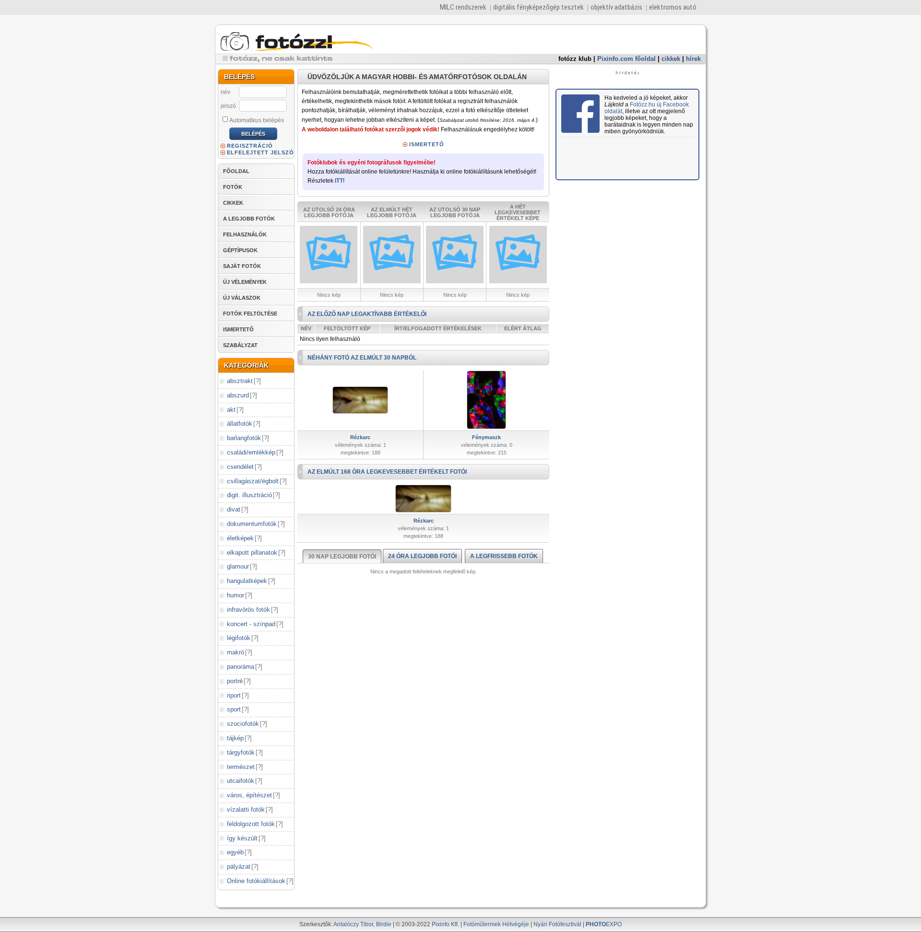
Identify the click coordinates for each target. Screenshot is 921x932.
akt (231, 409)
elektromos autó (673, 7)
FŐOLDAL (236, 171)
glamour (238, 566)
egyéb (235, 852)
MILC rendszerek (463, 7)
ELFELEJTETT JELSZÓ (260, 152)
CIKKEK (233, 203)
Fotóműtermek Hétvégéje (496, 924)
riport (234, 695)
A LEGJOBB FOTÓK (249, 218)
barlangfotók (244, 438)
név (225, 92)
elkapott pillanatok (252, 552)
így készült (242, 838)
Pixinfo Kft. (445, 924)
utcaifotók (240, 780)
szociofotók (243, 723)
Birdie (383, 924)
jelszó (228, 106)
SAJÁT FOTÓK (242, 266)
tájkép (235, 738)
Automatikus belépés (256, 120)
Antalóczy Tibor (353, 924)
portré (235, 681)
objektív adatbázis (616, 7)
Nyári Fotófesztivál (557, 924)
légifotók (238, 637)
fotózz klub (574, 58)
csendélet (240, 466)
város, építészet (249, 795)
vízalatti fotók (246, 809)
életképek (240, 538)
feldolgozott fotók (251, 823)
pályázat (238, 866)
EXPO (604, 924)
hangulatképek (247, 580)
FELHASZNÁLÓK (245, 234)
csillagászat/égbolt (253, 481)
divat (233, 509)
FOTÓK (232, 187)
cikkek (670, 58)
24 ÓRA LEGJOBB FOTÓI (422, 556)
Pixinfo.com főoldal (626, 58)
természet (241, 766)
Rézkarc (360, 437)
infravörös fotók (248, 609)
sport (234, 709)
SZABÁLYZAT (240, 345)
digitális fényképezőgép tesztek (538, 7)
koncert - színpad (251, 624)
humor (235, 595)
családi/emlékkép (251, 452)
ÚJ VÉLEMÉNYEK (245, 282)
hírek (693, 58)
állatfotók (239, 423)
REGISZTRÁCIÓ (250, 146)
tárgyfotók (241, 752)
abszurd (238, 395)
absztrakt (240, 380)
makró (235, 652)
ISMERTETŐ (238, 329)
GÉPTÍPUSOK (240, 250)
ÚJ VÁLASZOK (241, 298)
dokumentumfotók (252, 523)
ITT (339, 180)
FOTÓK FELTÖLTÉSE (250, 313)
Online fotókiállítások (256, 881)
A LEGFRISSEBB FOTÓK (504, 556)
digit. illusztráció (249, 495)
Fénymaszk (486, 437)
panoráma (240, 666)
